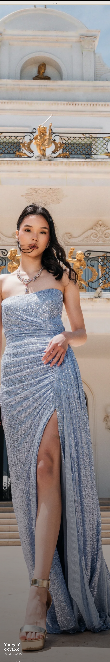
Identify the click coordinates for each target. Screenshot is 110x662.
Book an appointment (19, 661)
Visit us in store (8, 661)
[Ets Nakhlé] (55, 3)
